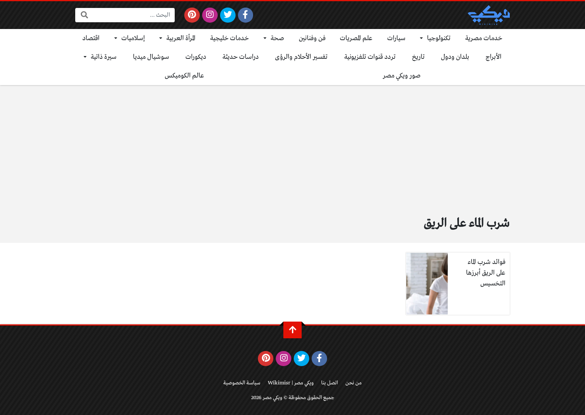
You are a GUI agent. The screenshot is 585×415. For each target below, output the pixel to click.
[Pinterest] (192, 15)
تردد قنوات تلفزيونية (370, 57)
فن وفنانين (312, 38)
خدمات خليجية (229, 38)
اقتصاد (90, 38)
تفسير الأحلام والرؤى (301, 57)
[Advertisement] (292, 144)
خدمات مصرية (484, 38)
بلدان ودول (455, 57)
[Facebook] (246, 15)
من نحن (353, 383)
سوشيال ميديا (151, 57)
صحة (277, 38)
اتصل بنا (329, 383)
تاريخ (418, 57)
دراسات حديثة (240, 57)
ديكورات (195, 57)
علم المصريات (356, 38)
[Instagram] (210, 15)
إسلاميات (133, 38)
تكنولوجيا (438, 38)
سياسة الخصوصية (241, 383)
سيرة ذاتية (104, 57)
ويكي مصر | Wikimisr (291, 383)
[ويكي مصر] (489, 15)
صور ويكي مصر (402, 76)
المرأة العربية (180, 38)
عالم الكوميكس (184, 76)
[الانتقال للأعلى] (292, 330)
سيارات (396, 38)
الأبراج (493, 57)
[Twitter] (228, 15)
